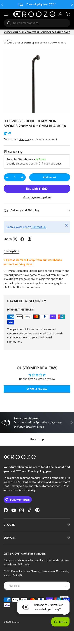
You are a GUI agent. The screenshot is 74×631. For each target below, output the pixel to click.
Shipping (24, 139)
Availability (15, 152)
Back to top (37, 439)
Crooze (15, 622)
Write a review (37, 389)
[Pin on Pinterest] (29, 239)
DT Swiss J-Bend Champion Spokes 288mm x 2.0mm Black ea (35, 42)
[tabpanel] (37, 273)
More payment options (37, 197)
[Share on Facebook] (22, 239)
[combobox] (37, 23)
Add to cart (49, 177)
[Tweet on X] (15, 239)
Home (7, 40)
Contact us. (38, 227)
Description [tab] (11, 251)
